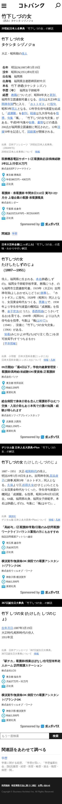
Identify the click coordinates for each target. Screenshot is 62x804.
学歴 (14, 233)
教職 (14, 95)
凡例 (52, 359)
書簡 (40, 122)
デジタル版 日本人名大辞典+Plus (21, 447)
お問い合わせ (44, 785)
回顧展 (31, 131)
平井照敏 (10, 343)
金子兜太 (13, 311)
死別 (52, 95)
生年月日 (7, 628)
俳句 (42, 99)
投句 (53, 104)
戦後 (33, 113)
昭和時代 (31, 471)
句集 (10, 118)
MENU (4, 5)
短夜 (7, 334)
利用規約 (6, 785)
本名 (39, 279)
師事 (43, 293)
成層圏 (11, 113)
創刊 (24, 113)
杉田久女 (28, 485)
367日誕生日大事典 (13, 603)
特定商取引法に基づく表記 (23, 785)
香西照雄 (38, 311)
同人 (14, 108)
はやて (41, 320)
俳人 (24, 53)
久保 (10, 485)
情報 (37, 151)
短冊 (31, 122)
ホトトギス (37, 104)
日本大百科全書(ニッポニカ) (18, 244)
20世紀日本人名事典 (13, 28)
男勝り (43, 302)
